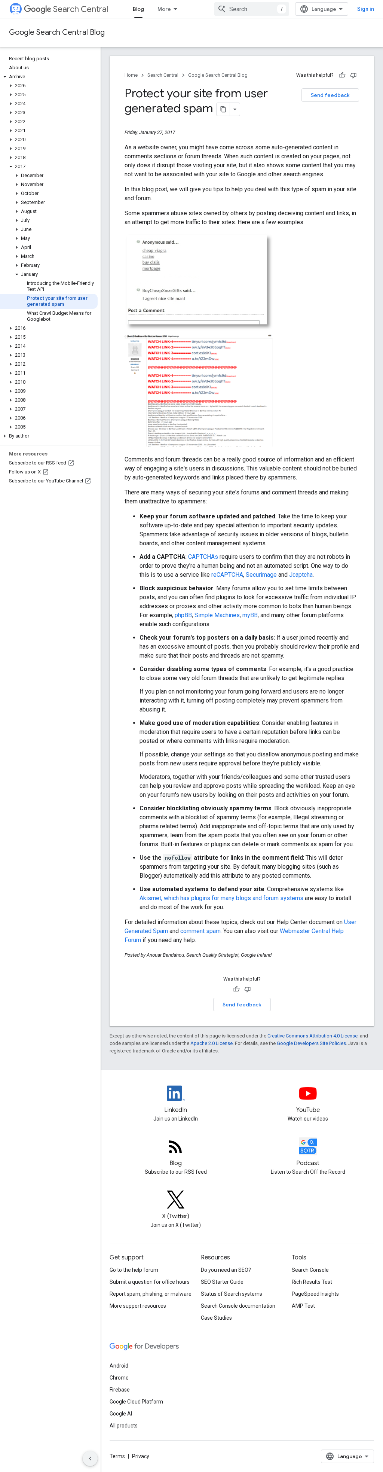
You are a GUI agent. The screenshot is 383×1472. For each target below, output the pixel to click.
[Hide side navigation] (90, 1458)
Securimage (261, 574)
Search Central (80, 9)
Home (131, 75)
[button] (49, 76)
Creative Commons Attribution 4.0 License (312, 1036)
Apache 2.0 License (211, 1043)
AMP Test (303, 1306)
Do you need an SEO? (226, 1270)
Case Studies (216, 1318)
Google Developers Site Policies (311, 1043)
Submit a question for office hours (150, 1282)
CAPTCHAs (203, 556)
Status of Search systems (231, 1294)
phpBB (183, 615)
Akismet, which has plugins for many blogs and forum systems (221, 898)
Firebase (120, 1390)
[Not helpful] (353, 75)
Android (119, 1366)
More (164, 9)
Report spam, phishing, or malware (151, 1294)
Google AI (121, 1414)
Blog (138, 9)
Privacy (140, 1456)
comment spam (200, 931)
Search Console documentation (238, 1306)
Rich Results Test (312, 1282)
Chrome (119, 1378)
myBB (250, 615)
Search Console (310, 1270)
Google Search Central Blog (57, 32)
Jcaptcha (301, 574)
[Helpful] (342, 75)
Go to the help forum (134, 1270)
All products (124, 1426)
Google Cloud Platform (136, 1402)
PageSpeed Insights (315, 1294)
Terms (117, 1456)
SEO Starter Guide (222, 1282)
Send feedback (330, 95)
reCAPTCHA (227, 574)
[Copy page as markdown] (223, 109)
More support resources (138, 1306)
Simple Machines (217, 615)
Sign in (365, 9)
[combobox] (251, 9)
